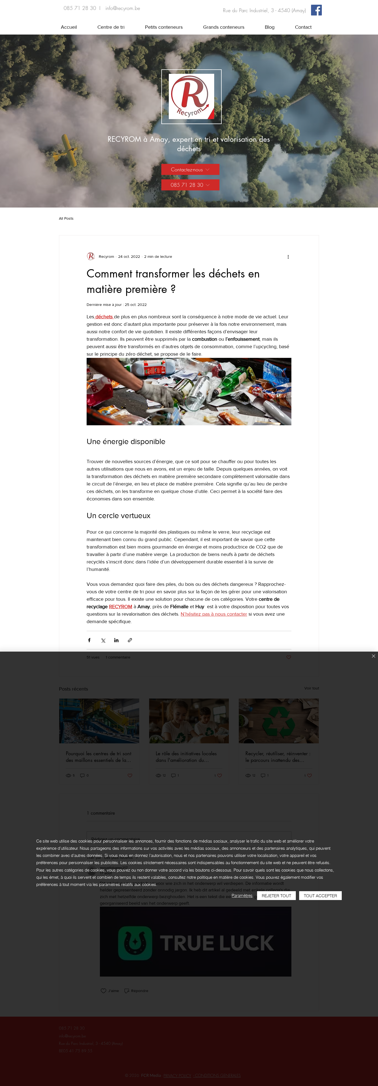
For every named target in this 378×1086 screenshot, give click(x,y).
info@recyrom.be (122, 8)
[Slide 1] (189, 196)
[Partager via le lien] (130, 640)
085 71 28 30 (80, 8)
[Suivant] (347, 121)
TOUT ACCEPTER (320, 895)
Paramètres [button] (242, 895)
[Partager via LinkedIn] (116, 640)
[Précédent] (30, 121)
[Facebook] (316, 10)
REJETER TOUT (276, 895)
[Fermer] (373, 656)
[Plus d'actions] (288, 256)
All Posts (66, 218)
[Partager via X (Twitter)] (102, 640)
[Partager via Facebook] (89, 640)
